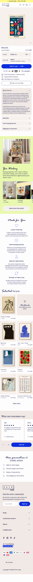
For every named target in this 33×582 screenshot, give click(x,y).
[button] (30, 5)
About (5, 524)
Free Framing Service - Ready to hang (14, 74)
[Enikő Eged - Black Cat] (8, 331)
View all (21, 445)
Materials (6, 118)
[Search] (20, 5)
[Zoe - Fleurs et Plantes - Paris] (9, 190)
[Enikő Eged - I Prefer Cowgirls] (8, 304)
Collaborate (7, 530)
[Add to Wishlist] (30, 43)
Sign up (24, 504)
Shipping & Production (10, 129)
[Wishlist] (23, 5)
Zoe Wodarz (5, 50)
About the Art (7, 90)
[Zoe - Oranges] (24, 190)
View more (16, 403)
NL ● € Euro (9, 562)
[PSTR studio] (5, 4)
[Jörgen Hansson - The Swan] (8, 357)
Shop (5, 513)
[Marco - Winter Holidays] (8, 384)
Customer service (9, 518)
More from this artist (16, 208)
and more (27, 71)
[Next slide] (8, 445)
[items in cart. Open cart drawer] (26, 5)
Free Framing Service (9, 123)
